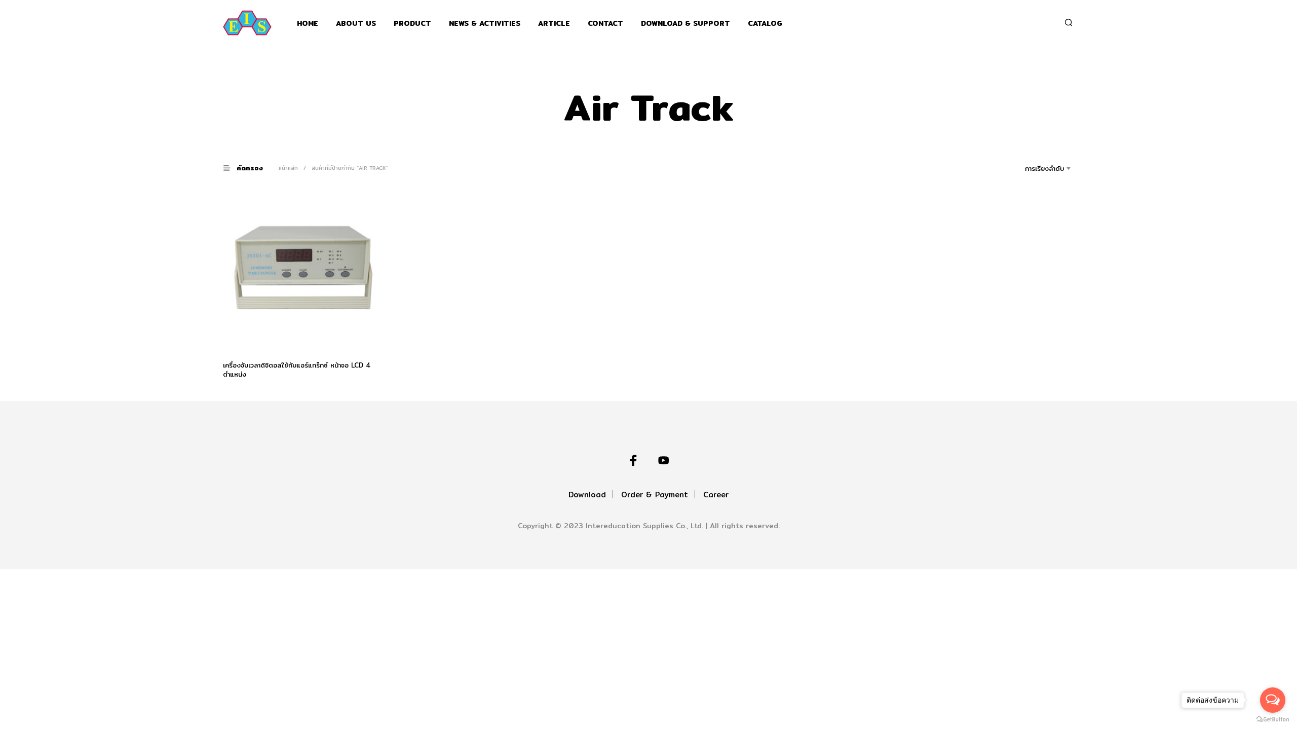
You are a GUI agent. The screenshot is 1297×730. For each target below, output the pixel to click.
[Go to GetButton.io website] (1272, 719)
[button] (249, 167)
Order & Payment (654, 494)
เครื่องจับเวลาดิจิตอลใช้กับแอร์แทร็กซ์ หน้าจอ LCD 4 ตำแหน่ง (297, 369)
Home (307, 23)
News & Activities (484, 23)
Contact (605, 23)
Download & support (685, 23)
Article (554, 23)
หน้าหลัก (288, 168)
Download (587, 494)
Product (412, 23)
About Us (356, 23)
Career (716, 494)
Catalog (765, 23)
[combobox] (1030, 168)
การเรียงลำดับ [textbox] (1044, 168)
